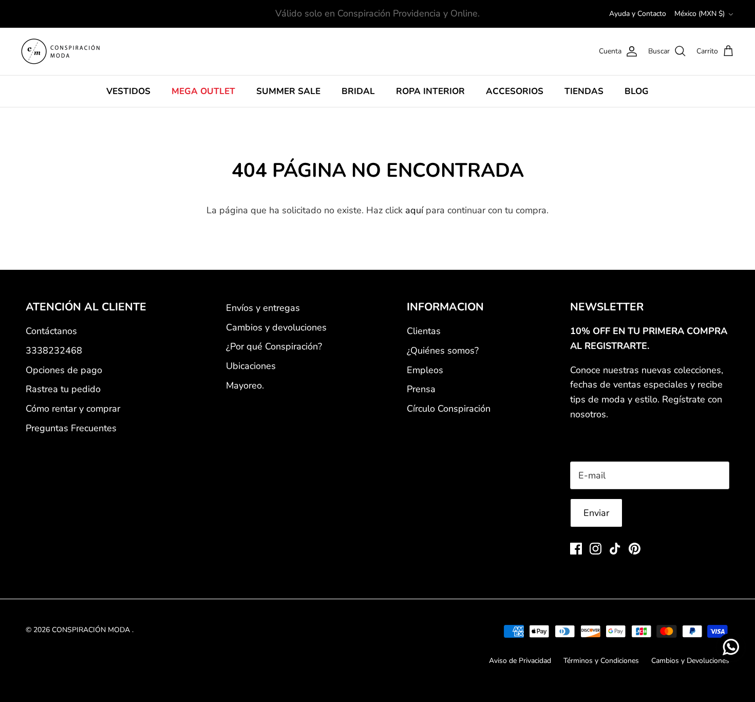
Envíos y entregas (263, 308)
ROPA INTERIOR (430, 91)
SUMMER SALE (288, 91)
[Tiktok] (615, 549)
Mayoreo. (245, 385)
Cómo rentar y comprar (73, 408)
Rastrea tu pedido (63, 389)
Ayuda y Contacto (637, 14)
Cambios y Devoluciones (690, 661)
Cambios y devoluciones (276, 327)
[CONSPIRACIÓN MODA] (60, 51)
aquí (414, 210)
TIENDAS (583, 91)
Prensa (421, 389)
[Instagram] (595, 549)
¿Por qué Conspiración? (274, 346)
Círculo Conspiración (448, 408)
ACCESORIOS (514, 91)
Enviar (596, 513)
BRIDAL (358, 91)
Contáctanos (51, 331)
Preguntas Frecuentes (71, 428)
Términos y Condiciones (601, 661)
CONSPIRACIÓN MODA (92, 630)
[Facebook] (576, 549)
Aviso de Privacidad (520, 661)
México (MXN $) (699, 14)
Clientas (424, 331)
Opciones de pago (64, 370)
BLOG (637, 91)
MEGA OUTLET (203, 91)
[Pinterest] (634, 549)
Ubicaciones (251, 366)
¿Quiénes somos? (443, 350)
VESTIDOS (128, 91)
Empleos (425, 370)
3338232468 (54, 350)
